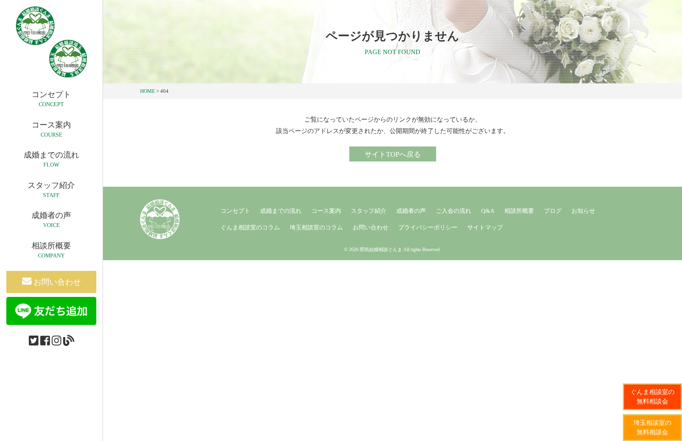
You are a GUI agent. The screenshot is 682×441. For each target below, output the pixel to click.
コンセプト (235, 211)
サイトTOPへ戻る (393, 154)
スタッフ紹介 (368, 211)
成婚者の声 (411, 211)
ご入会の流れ (453, 211)
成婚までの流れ (281, 211)
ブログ (553, 211)
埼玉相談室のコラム (316, 227)
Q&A (488, 211)
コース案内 (326, 211)
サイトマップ (485, 227)
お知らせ (583, 211)
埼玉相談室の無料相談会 (652, 427)
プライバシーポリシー (427, 227)
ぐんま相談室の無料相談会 (652, 396)
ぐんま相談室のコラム (250, 227)
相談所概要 (519, 211)
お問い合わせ (56, 282)
